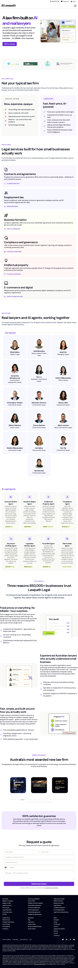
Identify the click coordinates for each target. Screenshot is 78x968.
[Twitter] (62, 939)
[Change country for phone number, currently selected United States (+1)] (6, 867)
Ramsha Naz (39, 471)
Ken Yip (63, 448)
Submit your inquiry (39, 884)
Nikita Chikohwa (15, 425)
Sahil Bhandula (39, 351)
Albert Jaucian (63, 425)
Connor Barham (39, 425)
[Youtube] (74, 939)
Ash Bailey (39, 448)
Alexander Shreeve (39, 403)
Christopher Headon (15, 403)
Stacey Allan (63, 403)
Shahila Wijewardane (15, 448)
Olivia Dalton (15, 352)
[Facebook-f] (70, 939)
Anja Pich (63, 352)
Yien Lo (39, 377)
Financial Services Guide (39, 964)
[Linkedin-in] (66, 939)
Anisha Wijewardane (63, 378)
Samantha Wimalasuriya (15, 377)
